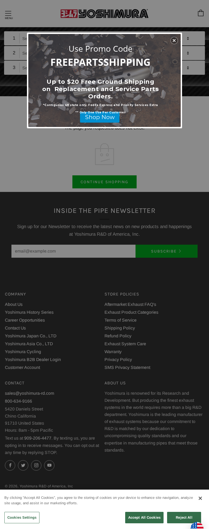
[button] (174, 40)
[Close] (200, 498)
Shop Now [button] (100, 117)
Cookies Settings (21, 517)
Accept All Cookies (144, 517)
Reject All (184, 517)
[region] (104, 509)
